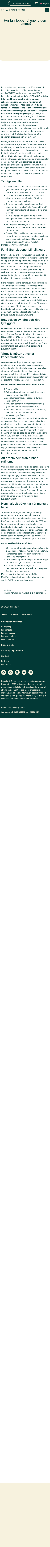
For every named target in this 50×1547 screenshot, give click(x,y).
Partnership (6, 626)
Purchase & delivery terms (13, 707)
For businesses (8, 633)
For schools (6, 630)
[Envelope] (30, 672)
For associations (8, 636)
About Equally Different (12, 650)
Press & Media (7, 645)
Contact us (6, 664)
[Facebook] (3, 672)
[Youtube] (24, 672)
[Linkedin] (17, 672)
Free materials (7, 639)
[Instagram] (10, 672)
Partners (5, 661)
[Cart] (36, 3)
